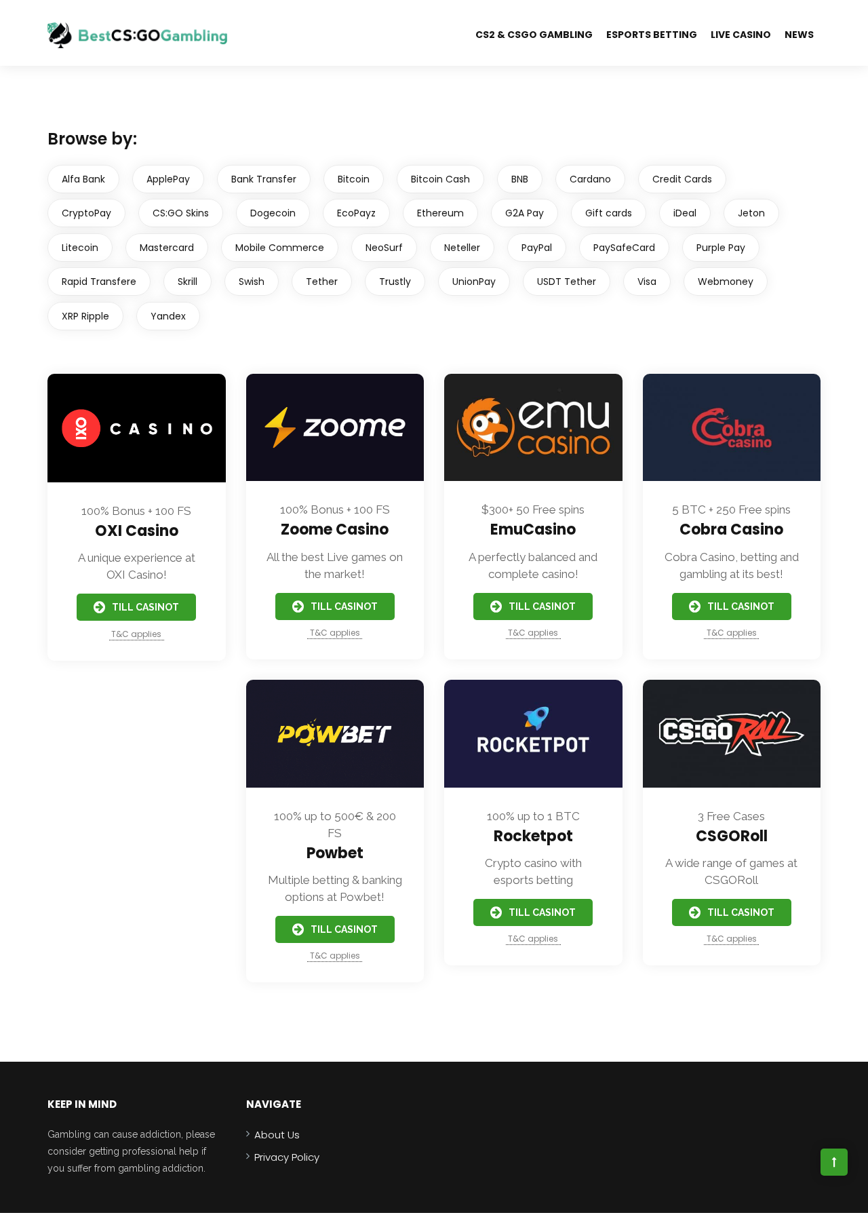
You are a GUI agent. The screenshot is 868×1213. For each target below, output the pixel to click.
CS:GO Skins (181, 213)
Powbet (335, 853)
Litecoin (80, 247)
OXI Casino (136, 530)
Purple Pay (720, 247)
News (799, 34)
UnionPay (474, 281)
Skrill (187, 281)
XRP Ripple (85, 316)
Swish (251, 281)
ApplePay (168, 179)
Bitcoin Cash (440, 179)
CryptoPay (86, 213)
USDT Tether (566, 281)
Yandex (168, 316)
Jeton (751, 213)
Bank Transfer (263, 179)
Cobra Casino (731, 529)
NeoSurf (384, 247)
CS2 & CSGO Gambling (534, 34)
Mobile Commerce (279, 247)
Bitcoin (354, 179)
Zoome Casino (335, 529)
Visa (646, 281)
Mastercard (167, 247)
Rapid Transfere (99, 281)
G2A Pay (524, 213)
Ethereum (440, 213)
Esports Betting (651, 34)
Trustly (395, 281)
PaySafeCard (624, 247)
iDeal (684, 213)
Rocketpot (533, 836)
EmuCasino (533, 529)
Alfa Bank (83, 179)
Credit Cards (682, 179)
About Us (277, 1135)
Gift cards (608, 213)
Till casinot (145, 607)
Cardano (590, 179)
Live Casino (741, 34)
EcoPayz (356, 213)
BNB (519, 179)
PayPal (536, 247)
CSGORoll (732, 836)
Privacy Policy (286, 1157)
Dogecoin (273, 213)
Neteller (462, 247)
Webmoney (725, 281)
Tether (322, 281)
